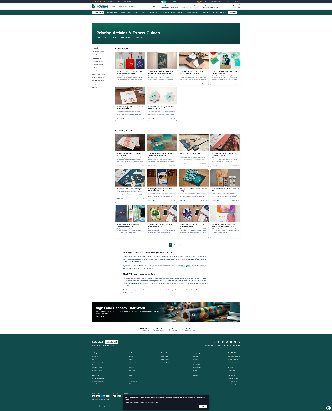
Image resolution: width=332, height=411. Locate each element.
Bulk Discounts (232, 362)
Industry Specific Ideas (98, 74)
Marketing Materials (125, 12)
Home (93, 17)
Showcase (131, 364)
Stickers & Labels (96, 375)
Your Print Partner (198, 364)
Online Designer (232, 373)
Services (131, 375)
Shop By (118, 1)
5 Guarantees (231, 370)
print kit (181, 283)
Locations (131, 373)
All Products (111, 1)
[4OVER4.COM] (100, 6)
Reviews (195, 375)
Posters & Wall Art (221, 12)
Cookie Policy (114, 406)
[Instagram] (231, 342)
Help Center (236, 1)
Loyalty (202, 1)
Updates (195, 359)
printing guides (185, 266)
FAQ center (150, 290)
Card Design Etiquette (98, 52)
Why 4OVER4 (232, 353)
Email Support (165, 359)
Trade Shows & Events (207, 12)
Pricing (195, 370)
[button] (328, 408)
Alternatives (132, 370)
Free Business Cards (99, 1)
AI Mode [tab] (169, 1)
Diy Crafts (95, 68)
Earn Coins (231, 364)
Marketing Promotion (98, 77)
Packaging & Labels (139, 12)
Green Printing (232, 384)
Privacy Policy (104, 406)
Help (177, 290)
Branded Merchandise (193, 12)
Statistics (131, 367)
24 (180, 245)
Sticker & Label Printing (177, 12)
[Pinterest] (239, 342)
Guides (130, 359)
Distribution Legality (97, 64)
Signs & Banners (164, 12)
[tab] (163, 2)
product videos (128, 268)
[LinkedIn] (235, 342)
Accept (203, 406)
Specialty (94, 87)
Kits (130, 378)
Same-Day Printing (233, 378)
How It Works (197, 367)
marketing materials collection (133, 283)
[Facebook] (214, 342)
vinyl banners (136, 262)
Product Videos (133, 381)
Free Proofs (231, 367)
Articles (228, 1)
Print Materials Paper (98, 80)
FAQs (130, 384)
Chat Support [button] (165, 362)
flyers (198, 259)
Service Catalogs (232, 381)
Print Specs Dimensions (98, 84)
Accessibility (95, 406)
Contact (195, 356)
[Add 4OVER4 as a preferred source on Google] (111, 342)
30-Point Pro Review (233, 359)
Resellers (195, 373)
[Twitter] (227, 342)
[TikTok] (219, 342)
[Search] (154, 6)
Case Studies (132, 362)
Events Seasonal (96, 71)
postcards (189, 259)
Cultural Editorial (96, 55)
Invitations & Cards (152, 12)
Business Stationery (112, 12)
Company (196, 353)
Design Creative (96, 58)
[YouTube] (223, 342)
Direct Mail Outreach (97, 61)
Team (194, 362)
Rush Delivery (231, 375)
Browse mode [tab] (156, 1)
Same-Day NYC (127, 1)
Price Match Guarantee (234, 356)
